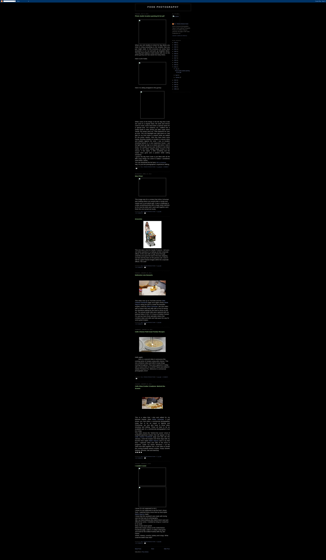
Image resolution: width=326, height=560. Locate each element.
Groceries (138, 219)
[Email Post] (136, 168)
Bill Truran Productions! (181, 23)
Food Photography (163, 7)
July (176, 69)
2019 (175, 53)
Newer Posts (138, 548)
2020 (175, 51)
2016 (175, 60)
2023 (175, 44)
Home (152, 548)
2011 (175, 82)
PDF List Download (161, 162)
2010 (175, 84)
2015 (175, 62)
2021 (175, 49)
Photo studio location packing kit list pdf (149, 16)
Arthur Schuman (152, 306)
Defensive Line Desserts (144, 275)
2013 (175, 67)
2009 (175, 86)
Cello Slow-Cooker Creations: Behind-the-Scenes (150, 387)
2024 (175, 42)
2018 (175, 56)
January (177, 77)
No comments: (139, 213)
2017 (175, 58)
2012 (175, 80)
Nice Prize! (139, 176)
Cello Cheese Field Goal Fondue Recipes (150, 332)
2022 (175, 47)
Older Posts (167, 548)
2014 (175, 64)
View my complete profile (179, 35)
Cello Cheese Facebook (143, 437)
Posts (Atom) (145, 552)
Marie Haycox (154, 441)
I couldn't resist (140, 466)
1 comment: (166, 166)
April (176, 75)
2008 (175, 89)
